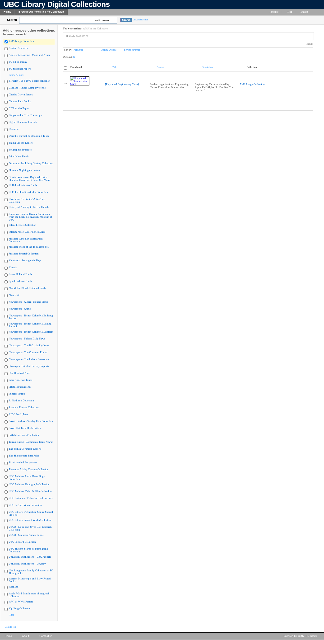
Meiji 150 (14, 294)
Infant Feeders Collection (22, 224)
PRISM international (20, 386)
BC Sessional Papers (20, 68)
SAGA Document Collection (24, 434)
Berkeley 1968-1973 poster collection (29, 80)
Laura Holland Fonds (20, 274)
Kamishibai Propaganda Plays (25, 260)
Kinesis (13, 267)
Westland (14, 586)
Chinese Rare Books (20, 101)
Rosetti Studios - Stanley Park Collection (31, 421)
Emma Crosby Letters (20, 142)
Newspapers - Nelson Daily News (27, 338)
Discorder (14, 128)
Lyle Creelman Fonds (20, 281)
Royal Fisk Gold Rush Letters (25, 428)
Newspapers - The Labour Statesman (29, 359)
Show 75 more (16, 75)
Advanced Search (140, 19)
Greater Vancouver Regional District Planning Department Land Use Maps (29, 178)
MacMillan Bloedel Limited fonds (27, 288)
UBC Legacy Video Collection (25, 505)
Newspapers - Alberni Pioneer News (28, 301)
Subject (160, 67)
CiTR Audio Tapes (19, 108)
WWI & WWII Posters (21, 601)
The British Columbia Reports (25, 448)
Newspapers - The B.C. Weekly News (29, 345)
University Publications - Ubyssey (27, 563)
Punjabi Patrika (17, 393)
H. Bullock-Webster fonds (23, 185)
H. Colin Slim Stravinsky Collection (28, 192)
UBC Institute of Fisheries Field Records (30, 498)
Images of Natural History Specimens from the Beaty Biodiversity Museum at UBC (30, 216)
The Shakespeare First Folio (24, 455)
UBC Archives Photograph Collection (29, 484)
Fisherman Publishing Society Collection (31, 163)
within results (102, 20)
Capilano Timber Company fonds (27, 87)
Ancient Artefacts (18, 48)
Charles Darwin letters (21, 94)
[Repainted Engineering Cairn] (122, 84)
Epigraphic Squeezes (20, 149)
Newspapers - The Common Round (28, 352)
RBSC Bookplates (18, 414)
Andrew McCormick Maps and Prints (29, 54)
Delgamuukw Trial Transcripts (25, 115)
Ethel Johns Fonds (19, 156)
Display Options (108, 49)
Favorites (274, 11)
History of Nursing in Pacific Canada (29, 207)
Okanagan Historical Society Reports (29, 366)
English (305, 11)
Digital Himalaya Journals (23, 122)
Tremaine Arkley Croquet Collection (29, 469)
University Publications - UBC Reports (30, 556)
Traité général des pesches (23, 462)
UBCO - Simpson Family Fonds (26, 534)
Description (207, 67)
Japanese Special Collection (24, 253)
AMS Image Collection (21, 41)
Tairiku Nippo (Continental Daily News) (31, 441)
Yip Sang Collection (20, 608)
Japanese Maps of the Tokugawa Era (29, 246)
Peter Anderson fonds (20, 379)
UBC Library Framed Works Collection (30, 519)
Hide (11, 614)
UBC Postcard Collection (22, 541)
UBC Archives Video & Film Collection (30, 491)
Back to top (10, 627)
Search (12, 20)
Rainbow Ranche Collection (24, 407)
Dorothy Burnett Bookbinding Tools (29, 135)
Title (114, 67)
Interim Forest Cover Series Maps (27, 231)
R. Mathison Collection (21, 400)
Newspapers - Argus (20, 308)
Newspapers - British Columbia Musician (31, 331)
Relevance (78, 49)
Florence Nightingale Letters (24, 170)
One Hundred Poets (19, 373)
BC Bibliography (18, 61)
